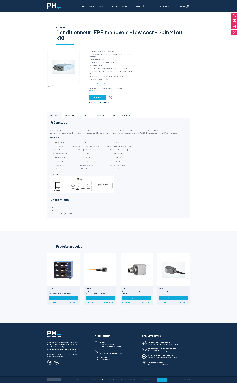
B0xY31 (124, 288)
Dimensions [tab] (100, 115)
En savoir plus (53, 302)
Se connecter (93, 90)
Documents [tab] (85, 115)
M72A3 (51, 288)
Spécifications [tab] (70, 115)
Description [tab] (54, 115)
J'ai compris (162, 380)
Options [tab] (112, 115)
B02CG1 (161, 288)
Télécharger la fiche (72, 302)
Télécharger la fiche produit (97, 84)
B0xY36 (88, 288)
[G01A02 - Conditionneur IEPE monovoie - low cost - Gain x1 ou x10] (52, 86)
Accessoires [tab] (126, 115)
